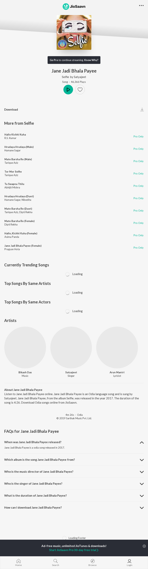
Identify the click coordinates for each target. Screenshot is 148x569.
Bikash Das (25, 372)
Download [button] (11, 109)
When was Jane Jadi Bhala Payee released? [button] (32, 442)
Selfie (65, 77)
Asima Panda (11, 236)
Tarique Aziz (11, 162)
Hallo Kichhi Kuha (15, 134)
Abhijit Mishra (12, 187)
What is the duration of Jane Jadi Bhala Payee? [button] (35, 495)
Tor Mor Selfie (13, 171)
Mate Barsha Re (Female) (19, 221)
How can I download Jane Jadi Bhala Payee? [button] (33, 507)
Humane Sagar (12, 150)
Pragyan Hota (12, 249)
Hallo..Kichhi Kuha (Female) (20, 233)
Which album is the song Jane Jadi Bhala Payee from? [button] (39, 459)
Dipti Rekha (25, 212)
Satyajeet (80, 77)
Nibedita (26, 199)
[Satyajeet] (71, 347)
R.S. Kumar (10, 138)
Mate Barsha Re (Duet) (18, 208)
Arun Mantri (117, 372)
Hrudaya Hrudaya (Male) (19, 146)
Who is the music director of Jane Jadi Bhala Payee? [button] (38, 471)
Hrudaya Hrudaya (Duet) (19, 196)
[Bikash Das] (25, 347)
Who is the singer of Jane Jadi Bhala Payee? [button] (33, 483)
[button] (80, 89)
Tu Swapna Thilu (14, 183)
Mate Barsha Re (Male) (18, 159)
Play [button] (68, 89)
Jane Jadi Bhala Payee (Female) (22, 245)
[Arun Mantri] (117, 347)
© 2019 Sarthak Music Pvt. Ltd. (74, 418)
